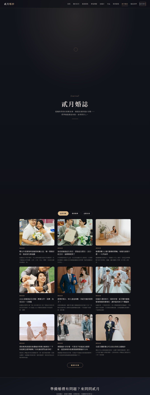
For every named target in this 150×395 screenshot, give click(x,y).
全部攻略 (63, 213)
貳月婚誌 (125, 4)
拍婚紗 (102, 4)
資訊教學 (75, 213)
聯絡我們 (134, 4)
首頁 (69, 4)
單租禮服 (94, 4)
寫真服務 (116, 4)
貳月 (9, 3)
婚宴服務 (85, 4)
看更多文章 (75, 365)
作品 (108, 4)
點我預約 (143, 4)
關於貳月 (76, 4)
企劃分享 (87, 213)
